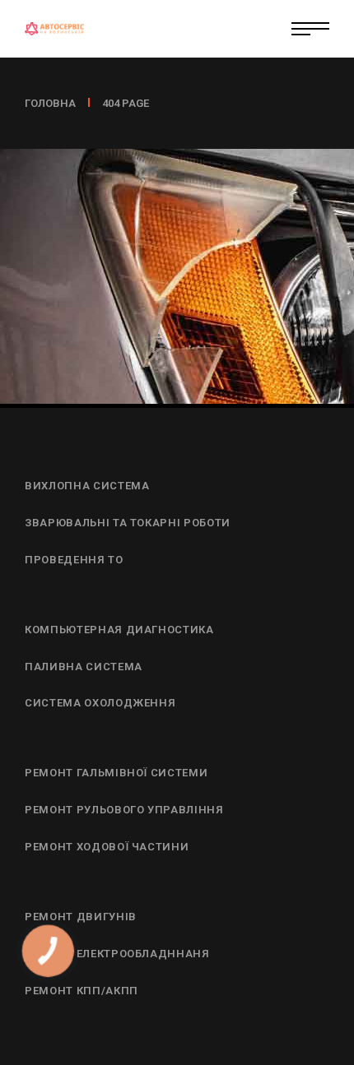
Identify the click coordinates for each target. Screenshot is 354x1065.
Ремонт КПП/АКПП (81, 990)
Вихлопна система (87, 485)
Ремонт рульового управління (124, 809)
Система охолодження (100, 703)
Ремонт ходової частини (107, 846)
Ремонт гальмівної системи (116, 772)
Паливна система (83, 666)
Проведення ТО (74, 559)
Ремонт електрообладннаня (117, 953)
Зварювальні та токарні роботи (128, 522)
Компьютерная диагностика (119, 629)
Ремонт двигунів (81, 916)
